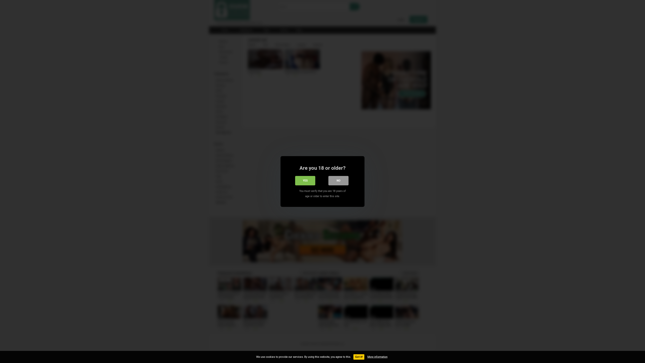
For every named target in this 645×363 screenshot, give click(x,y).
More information (377, 356)
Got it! (359, 356)
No (338, 180)
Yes (305, 180)
